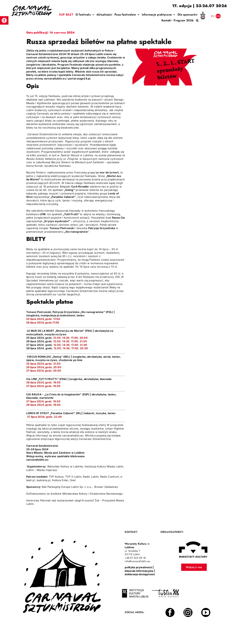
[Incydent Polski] (203, 13)
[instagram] (188, 612)
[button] (4, 20)
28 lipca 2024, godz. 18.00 (43, 404)
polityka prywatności (138, 567)
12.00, (58, 348)
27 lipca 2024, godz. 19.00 (43, 401)
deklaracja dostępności (140, 574)
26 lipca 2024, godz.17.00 (42, 322)
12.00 (57, 337)
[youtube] (205, 612)
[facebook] (170, 612)
